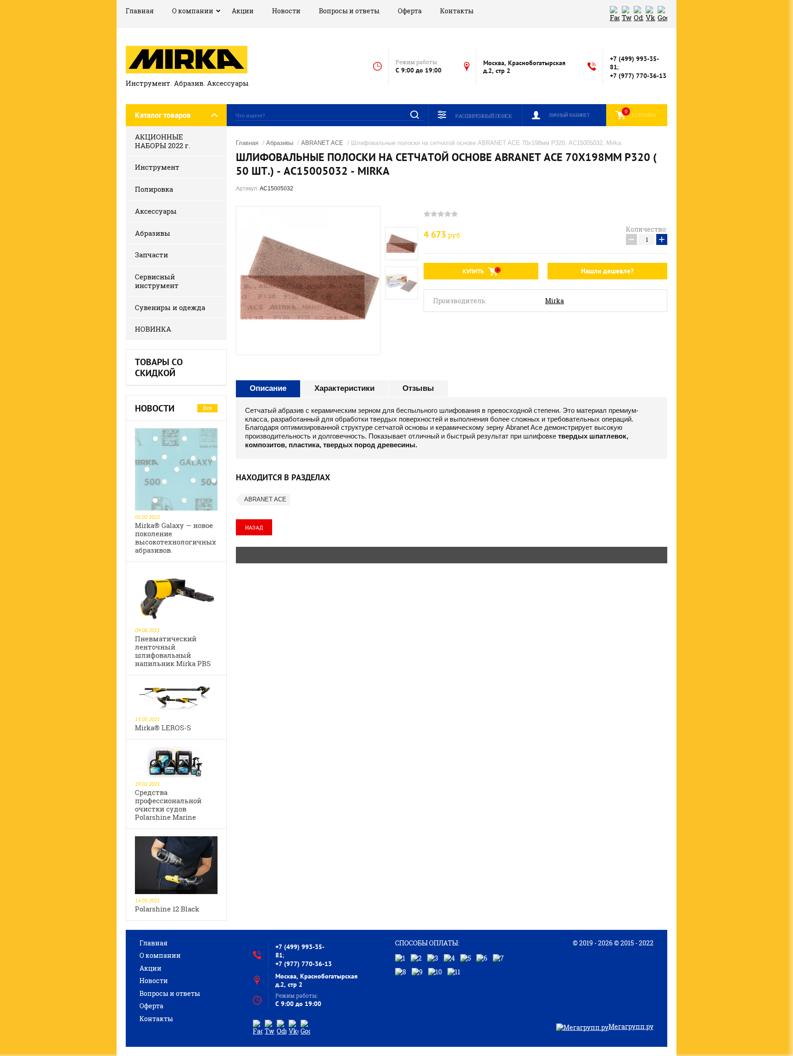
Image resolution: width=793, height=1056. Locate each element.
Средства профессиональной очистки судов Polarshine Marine (168, 805)
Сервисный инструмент (157, 281)
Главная (140, 10)
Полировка (154, 189)
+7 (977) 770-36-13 (638, 76)
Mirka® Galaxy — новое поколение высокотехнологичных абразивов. (175, 538)
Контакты (457, 10)
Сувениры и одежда (170, 307)
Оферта (410, 10)
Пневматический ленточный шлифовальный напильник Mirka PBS (173, 651)
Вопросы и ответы (349, 10)
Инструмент (157, 167)
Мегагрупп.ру (631, 1026)
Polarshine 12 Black (167, 908)
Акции (243, 10)
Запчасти (151, 254)
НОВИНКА (153, 328)
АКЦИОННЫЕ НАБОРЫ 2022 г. (162, 141)
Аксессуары (156, 211)
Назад (254, 527)
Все (207, 407)
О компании (192, 10)
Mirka (554, 301)
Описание (268, 388)
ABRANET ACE (322, 142)
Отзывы (418, 388)
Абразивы (152, 233)
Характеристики (344, 388)
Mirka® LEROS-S (163, 727)
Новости (286, 10)
